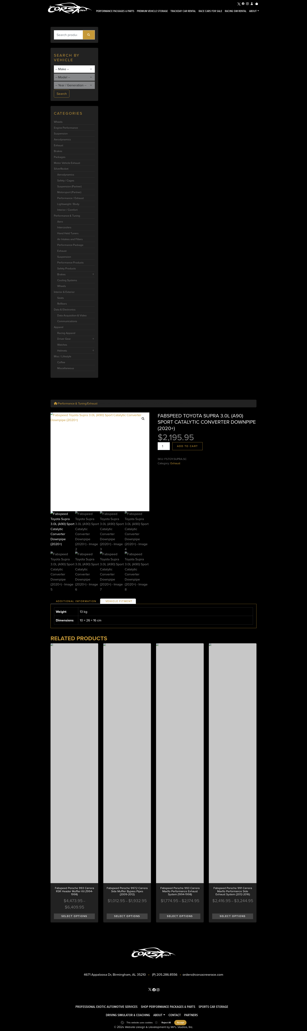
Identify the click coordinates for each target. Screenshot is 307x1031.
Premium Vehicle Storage (152, 11)
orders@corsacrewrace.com (203, 974)
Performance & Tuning (67, 215)
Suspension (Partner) (69, 186)
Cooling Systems (67, 280)
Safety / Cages (65, 180)
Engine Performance (66, 127)
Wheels (58, 122)
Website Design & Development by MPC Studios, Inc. (159, 1027)
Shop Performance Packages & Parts (168, 1006)
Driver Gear (64, 339)
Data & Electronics (64, 309)
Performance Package (70, 245)
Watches (62, 344)
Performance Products (70, 262)
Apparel (58, 327)
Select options (74, 916)
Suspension (61, 133)
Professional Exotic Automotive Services (106, 1006)
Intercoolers (64, 227)
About (253, 11)
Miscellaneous (65, 368)
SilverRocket (61, 168)
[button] (143, 419)
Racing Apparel (66, 333)
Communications (67, 321)
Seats (60, 298)
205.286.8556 (166, 974)
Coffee (61, 362)
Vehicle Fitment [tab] (119, 601)
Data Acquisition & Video (72, 315)
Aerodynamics (62, 139)
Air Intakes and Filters (70, 239)
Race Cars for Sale (210, 11)
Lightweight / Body (68, 204)
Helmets (62, 350)
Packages (59, 157)
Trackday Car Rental (183, 11)
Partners (191, 1015)
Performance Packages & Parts (115, 11)
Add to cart (187, 446)
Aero (60, 221)
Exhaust (58, 145)
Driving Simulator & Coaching (128, 1015)
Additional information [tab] (76, 601)
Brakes (58, 151)
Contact (175, 1015)
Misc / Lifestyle (62, 356)
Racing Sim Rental (236, 11)
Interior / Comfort (67, 210)
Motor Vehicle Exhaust (67, 163)
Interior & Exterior (64, 292)
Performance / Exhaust (70, 198)
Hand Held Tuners (68, 233)
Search (62, 93)
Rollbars (62, 303)
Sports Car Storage (213, 1006)
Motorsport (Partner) (69, 192)
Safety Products (66, 268)
